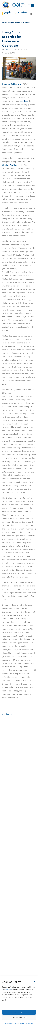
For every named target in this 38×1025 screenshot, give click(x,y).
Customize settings (19, 1017)
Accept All (19, 1012)
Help (6, 13)
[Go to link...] (19, 68)
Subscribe (8, 12)
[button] (35, 981)
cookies (8, 990)
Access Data (22, 12)
